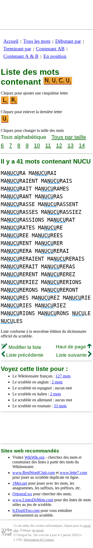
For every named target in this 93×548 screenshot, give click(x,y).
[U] (5, 121)
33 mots (60, 406)
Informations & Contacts (39, 540)
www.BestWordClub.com (33, 472)
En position (54, 56)
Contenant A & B (20, 56)
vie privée (38, 530)
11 (48, 145)
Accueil (10, 41)
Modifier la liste (24, 347)
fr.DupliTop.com (26, 510)
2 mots (57, 382)
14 (82, 145)
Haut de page (71, 346)
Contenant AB (50, 48)
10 (37, 145)
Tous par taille (68, 137)
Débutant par (68, 41)
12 (59, 145)
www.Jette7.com (73, 472)
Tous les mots (36, 41)
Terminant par (17, 48)
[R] (14, 103)
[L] (5, 103)
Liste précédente (24, 355)
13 (70, 145)
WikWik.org (34, 457)
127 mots (63, 376)
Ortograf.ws (22, 494)
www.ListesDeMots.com (32, 500)
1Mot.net (19, 483)
